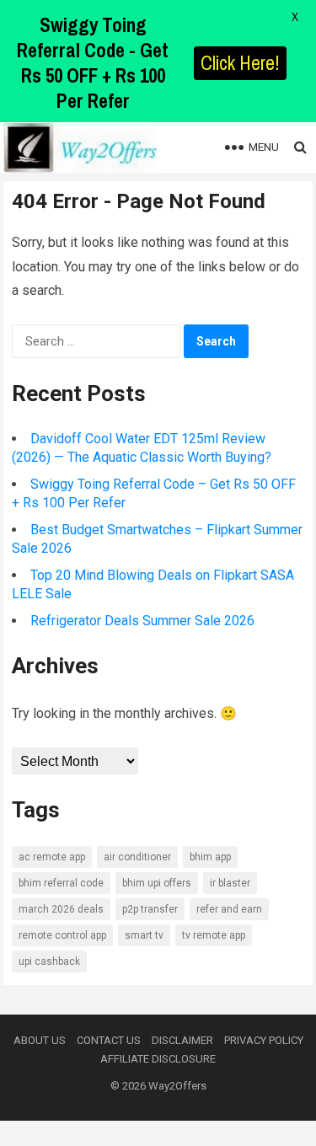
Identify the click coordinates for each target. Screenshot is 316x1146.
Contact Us (109, 1040)
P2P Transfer (150, 909)
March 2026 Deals (61, 909)
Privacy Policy (263, 1040)
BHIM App (210, 857)
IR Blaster (230, 883)
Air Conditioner (137, 857)
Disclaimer (182, 1040)
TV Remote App (213, 935)
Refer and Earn (229, 909)
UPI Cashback (49, 961)
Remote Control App (62, 935)
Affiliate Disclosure (158, 1058)
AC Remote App (52, 857)
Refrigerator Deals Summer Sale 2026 (142, 621)
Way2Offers (177, 1085)
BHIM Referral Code (61, 883)
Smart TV (144, 935)
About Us (39, 1040)
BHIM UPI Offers (156, 883)
